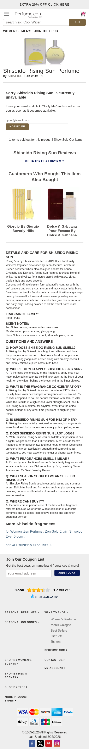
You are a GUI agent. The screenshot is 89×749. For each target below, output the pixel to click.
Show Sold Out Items (68, 139)
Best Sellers (59, 630)
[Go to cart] (82, 14)
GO (77, 22)
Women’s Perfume (63, 619)
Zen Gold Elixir (56, 531)
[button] (6, 13)
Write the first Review (43, 160)
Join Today (67, 572)
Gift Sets (57, 636)
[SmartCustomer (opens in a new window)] (44, 596)
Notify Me (17, 126)
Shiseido (15, 76)
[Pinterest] (48, 743)
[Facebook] (32, 743)
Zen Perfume (32, 531)
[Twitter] (40, 743)
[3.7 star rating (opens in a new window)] (38, 590)
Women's (10, 31)
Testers (56, 641)
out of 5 (62, 590)
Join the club (46, 31)
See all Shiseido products (27, 545)
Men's (26, 31)
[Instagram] (57, 743)
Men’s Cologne (61, 624)
